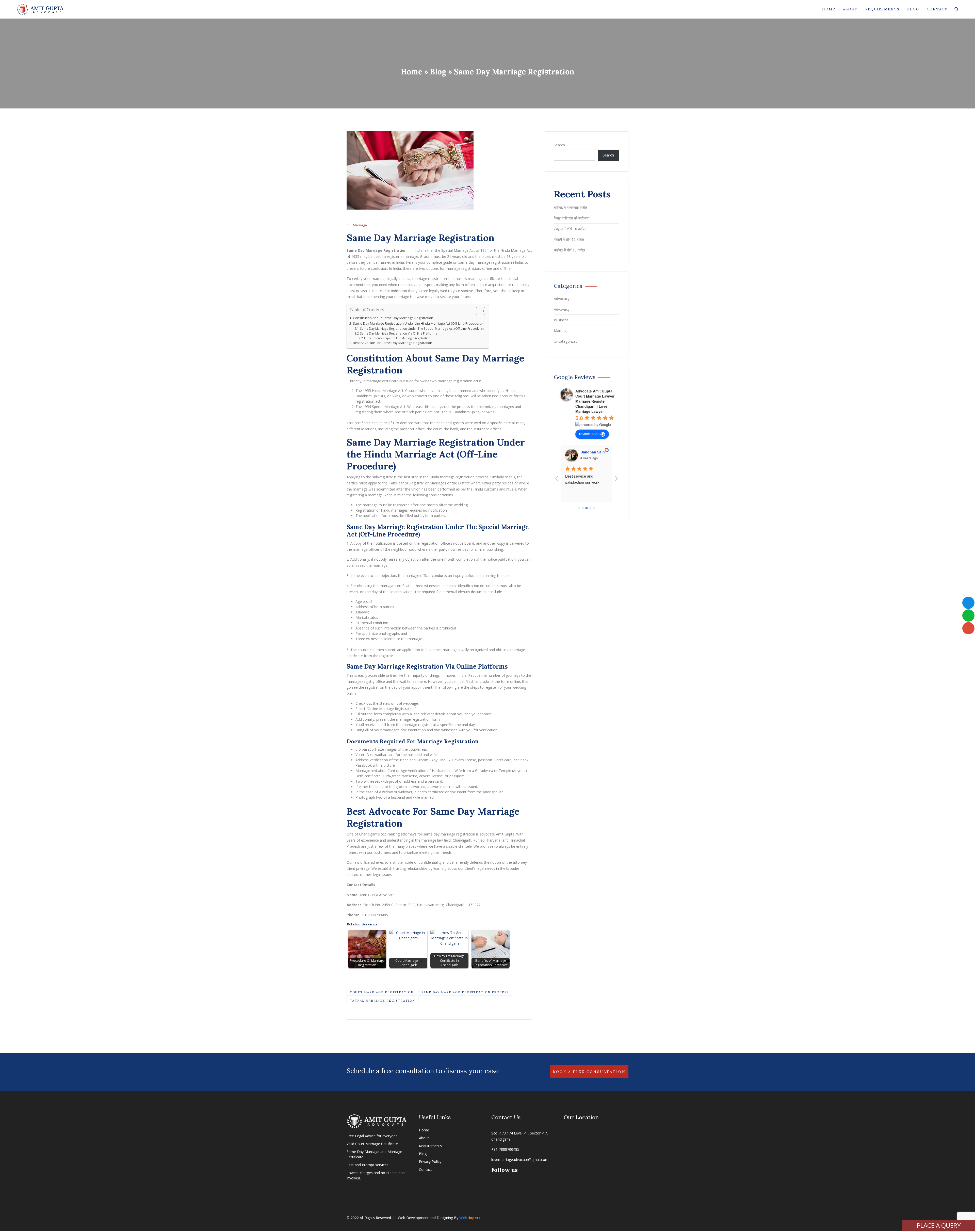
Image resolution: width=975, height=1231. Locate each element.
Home (828, 9)
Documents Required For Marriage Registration (398, 338)
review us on (589, 433)
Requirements (882, 9)
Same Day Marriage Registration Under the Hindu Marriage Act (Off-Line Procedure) (418, 323)
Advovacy (562, 309)
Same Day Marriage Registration (420, 238)
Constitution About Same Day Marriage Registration (393, 317)
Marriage (360, 225)
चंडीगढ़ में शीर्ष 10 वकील (570, 250)
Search (559, 145)
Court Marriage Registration (382, 992)
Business (561, 320)
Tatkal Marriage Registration (382, 1000)
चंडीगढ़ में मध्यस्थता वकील (570, 207)
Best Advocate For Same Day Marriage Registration (393, 342)
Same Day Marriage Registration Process (465, 992)
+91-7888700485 (505, 1149)
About (850, 9)
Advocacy (562, 298)
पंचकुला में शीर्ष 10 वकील (570, 228)
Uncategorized (566, 341)
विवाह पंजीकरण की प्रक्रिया (571, 218)
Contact (937, 9)
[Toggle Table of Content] (478, 311)
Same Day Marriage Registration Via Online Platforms (398, 333)
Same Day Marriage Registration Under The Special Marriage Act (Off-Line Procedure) (422, 328)
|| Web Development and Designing (422, 1217)
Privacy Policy (430, 1161)
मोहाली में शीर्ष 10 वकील (569, 239)
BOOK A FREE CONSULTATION (589, 1072)
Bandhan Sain (592, 451)
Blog (913, 9)
